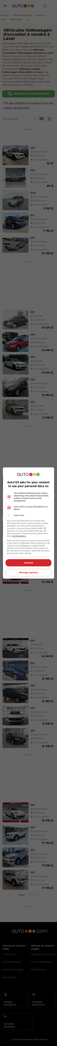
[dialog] (28, 523)
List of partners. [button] (19, 536)
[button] (28, 515)
